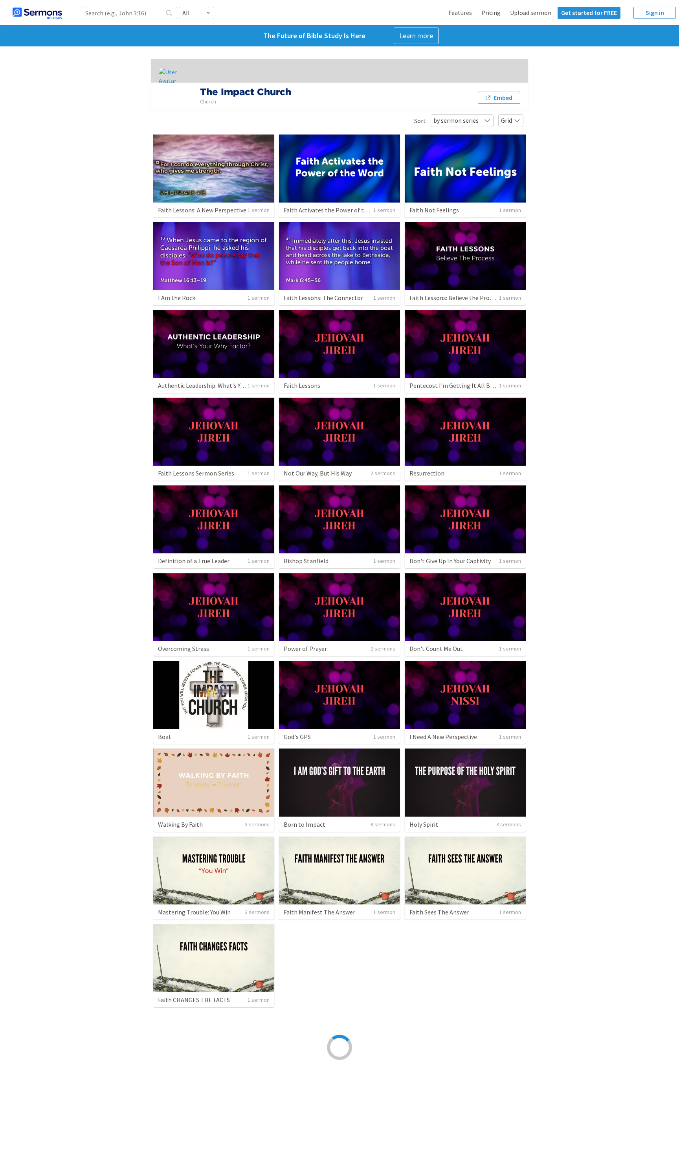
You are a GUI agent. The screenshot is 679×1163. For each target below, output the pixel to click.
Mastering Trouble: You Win (194, 912)
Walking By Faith (180, 824)
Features (460, 13)
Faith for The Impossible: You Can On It (336, 1087)
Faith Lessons (302, 385)
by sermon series (456, 120)
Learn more (416, 35)
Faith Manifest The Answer (319, 912)
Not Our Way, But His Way (318, 473)
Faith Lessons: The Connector (323, 298)
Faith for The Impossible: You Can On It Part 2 (218, 1087)
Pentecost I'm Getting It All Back (454, 385)
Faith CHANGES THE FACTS (194, 1000)
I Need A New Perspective (443, 737)
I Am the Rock (176, 298)
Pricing (491, 13)
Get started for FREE (589, 13)
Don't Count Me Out (436, 648)
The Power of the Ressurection (451, 1000)
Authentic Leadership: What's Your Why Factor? (220, 385)
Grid (506, 120)
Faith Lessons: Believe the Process (455, 298)
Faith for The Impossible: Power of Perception (471, 1087)
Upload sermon (530, 13)
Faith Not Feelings (434, 210)
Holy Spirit (423, 824)
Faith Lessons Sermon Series (196, 473)
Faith (290, 1000)
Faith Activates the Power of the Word (335, 210)
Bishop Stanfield (306, 561)
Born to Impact (304, 824)
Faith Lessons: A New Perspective (202, 210)
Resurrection (426, 473)
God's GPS (297, 737)
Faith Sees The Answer (439, 912)
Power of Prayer (305, 648)
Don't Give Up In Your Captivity (450, 561)
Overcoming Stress (183, 648)
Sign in (655, 13)
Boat (164, 737)
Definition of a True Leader (193, 561)
